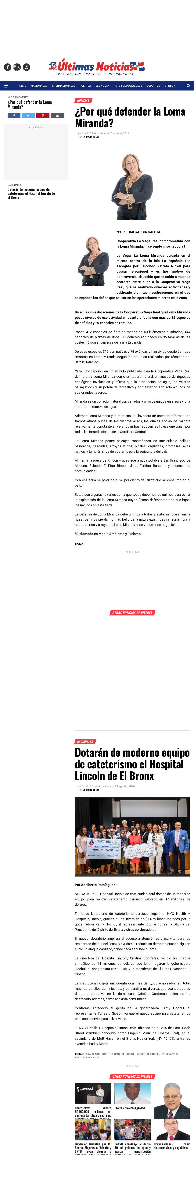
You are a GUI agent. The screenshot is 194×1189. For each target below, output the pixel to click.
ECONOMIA (102, 85)
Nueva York (171, 1054)
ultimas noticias (87, 1057)
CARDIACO (93, 1054)
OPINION (170, 85)
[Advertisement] (97, 26)
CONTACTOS (97, 95)
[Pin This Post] (42, 115)
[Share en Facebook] (14, 115)
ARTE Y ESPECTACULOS (128, 85)
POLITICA (85, 85)
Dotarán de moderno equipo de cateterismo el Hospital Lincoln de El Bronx (31, 193)
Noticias (12, 97)
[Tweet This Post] (28, 115)
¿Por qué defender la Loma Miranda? (30, 104)
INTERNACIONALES (63, 85)
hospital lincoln (149, 1054)
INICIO (22, 85)
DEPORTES (153, 85)
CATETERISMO (111, 1054)
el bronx (129, 1054)
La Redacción (90, 136)
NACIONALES (39, 85)
